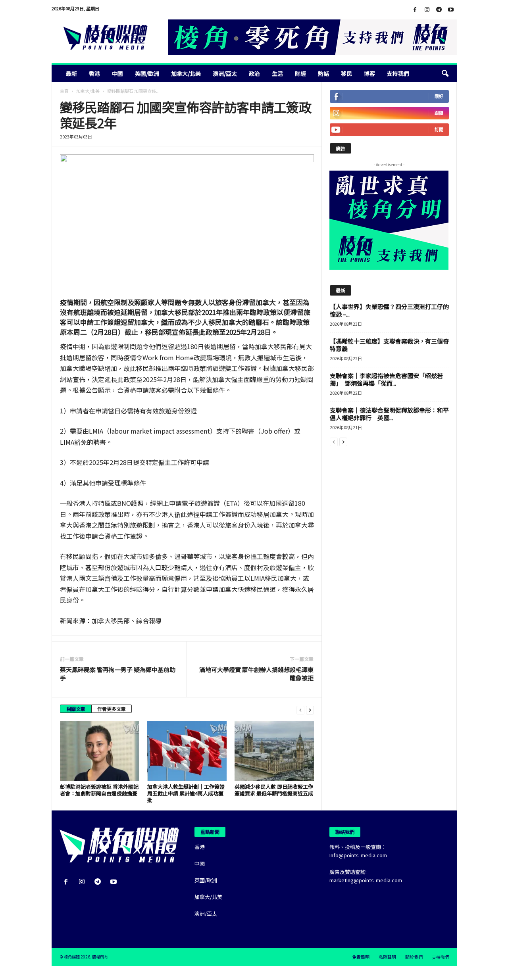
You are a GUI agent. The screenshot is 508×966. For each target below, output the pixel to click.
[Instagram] (427, 9)
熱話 (323, 73)
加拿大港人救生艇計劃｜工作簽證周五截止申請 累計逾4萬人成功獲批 (186, 793)
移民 (346, 73)
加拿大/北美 (186, 73)
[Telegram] (439, 9)
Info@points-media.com (358, 855)
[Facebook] (415, 9)
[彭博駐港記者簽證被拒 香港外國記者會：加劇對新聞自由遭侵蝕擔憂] (99, 751)
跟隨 (439, 113)
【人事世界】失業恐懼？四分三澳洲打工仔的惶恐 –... (389, 310)
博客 (369, 73)
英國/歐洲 (147, 73)
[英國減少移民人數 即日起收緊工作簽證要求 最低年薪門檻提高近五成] (274, 751)
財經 (300, 73)
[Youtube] (451, 9)
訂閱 (439, 130)
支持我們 (398, 73)
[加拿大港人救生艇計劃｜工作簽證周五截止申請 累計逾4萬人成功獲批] (187, 751)
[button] (445, 73)
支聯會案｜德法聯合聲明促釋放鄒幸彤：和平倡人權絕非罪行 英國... (389, 414)
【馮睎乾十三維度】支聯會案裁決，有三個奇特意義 (389, 345)
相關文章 (75, 708)
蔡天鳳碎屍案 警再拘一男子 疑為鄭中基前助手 (117, 673)
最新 (71, 73)
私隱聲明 (387, 957)
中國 (117, 73)
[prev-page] (300, 709)
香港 (94, 73)
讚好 (439, 96)
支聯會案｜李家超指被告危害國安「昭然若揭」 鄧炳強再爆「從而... (386, 379)
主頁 (64, 91)
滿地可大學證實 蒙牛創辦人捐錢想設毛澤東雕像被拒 (256, 673)
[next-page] (310, 709)
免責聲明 (360, 957)
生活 (277, 73)
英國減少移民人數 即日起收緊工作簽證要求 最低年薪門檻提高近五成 (274, 790)
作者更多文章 (111, 708)
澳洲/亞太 (225, 73)
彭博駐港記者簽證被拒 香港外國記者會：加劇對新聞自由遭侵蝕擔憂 (99, 790)
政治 (254, 73)
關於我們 (414, 957)
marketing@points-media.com (365, 880)
